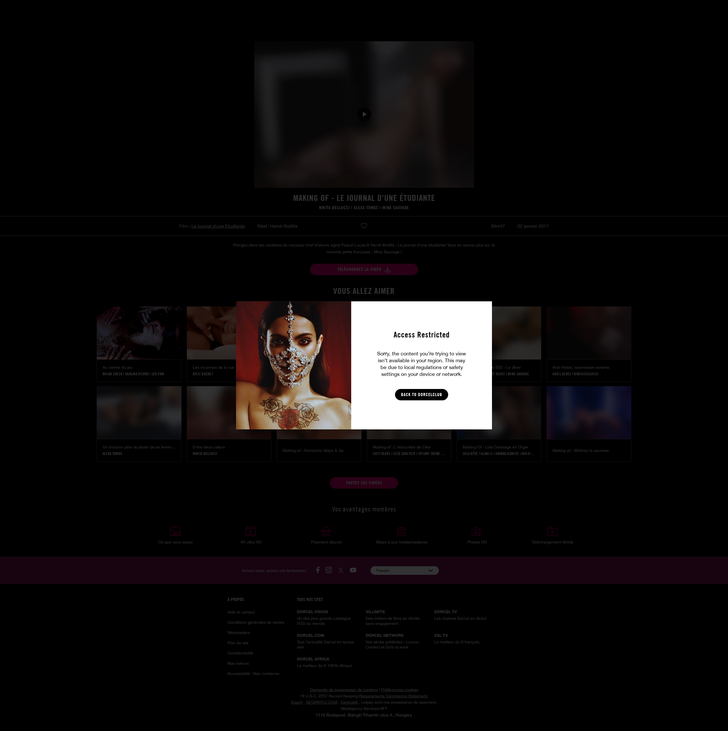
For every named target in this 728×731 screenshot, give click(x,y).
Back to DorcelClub (421, 394)
